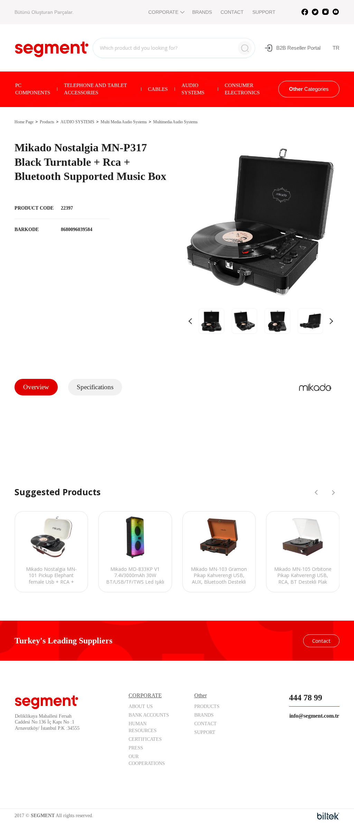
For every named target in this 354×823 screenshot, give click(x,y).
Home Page (24, 121)
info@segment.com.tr (314, 716)
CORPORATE (163, 12)
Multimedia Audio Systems (175, 121)
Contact (321, 640)
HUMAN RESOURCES (143, 727)
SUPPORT (264, 12)
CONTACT (232, 12)
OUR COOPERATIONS (147, 760)
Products (47, 121)
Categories (309, 89)
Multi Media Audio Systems (124, 121)
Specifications (95, 387)
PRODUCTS (207, 706)
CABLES (158, 89)
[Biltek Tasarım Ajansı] (328, 816)
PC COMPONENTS (32, 89)
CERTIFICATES (145, 739)
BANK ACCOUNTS (149, 715)
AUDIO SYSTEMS (192, 89)
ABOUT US (141, 706)
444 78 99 (305, 697)
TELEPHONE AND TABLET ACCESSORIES (95, 89)
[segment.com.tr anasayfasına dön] (52, 46)
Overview (36, 387)
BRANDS (202, 12)
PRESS (136, 747)
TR (336, 48)
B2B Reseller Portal (298, 48)
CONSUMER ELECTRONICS (242, 89)
